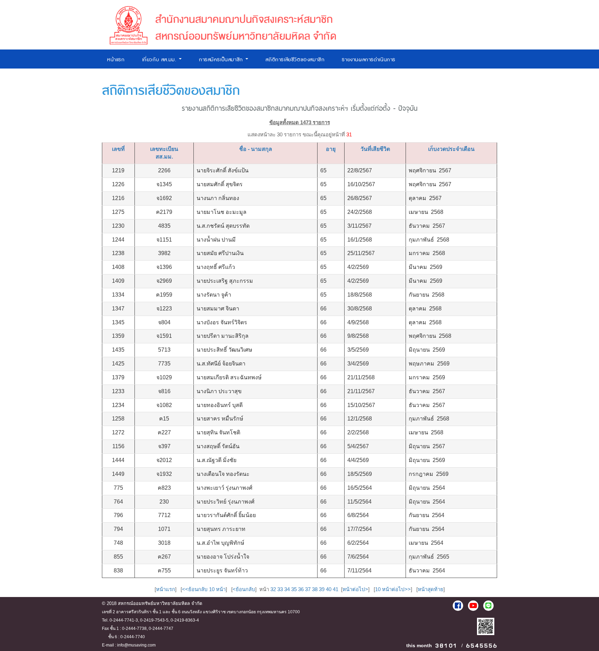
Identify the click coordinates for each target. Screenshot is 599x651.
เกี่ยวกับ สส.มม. (160, 60)
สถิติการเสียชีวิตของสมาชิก (295, 60)
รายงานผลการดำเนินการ (369, 60)
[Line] (488, 605)
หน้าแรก (116, 60)
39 (321, 589)
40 (328, 589)
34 (287, 589)
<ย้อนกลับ (244, 589)
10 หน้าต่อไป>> (393, 589)
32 (273, 589)
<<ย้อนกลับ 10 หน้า (204, 589)
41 (335, 589)
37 (308, 589)
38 (315, 589)
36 (301, 589)
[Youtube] (473, 605)
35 (294, 589)
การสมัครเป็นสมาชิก (222, 60)
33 (280, 589)
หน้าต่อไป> (355, 589)
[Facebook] (458, 605)
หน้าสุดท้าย (430, 589)
